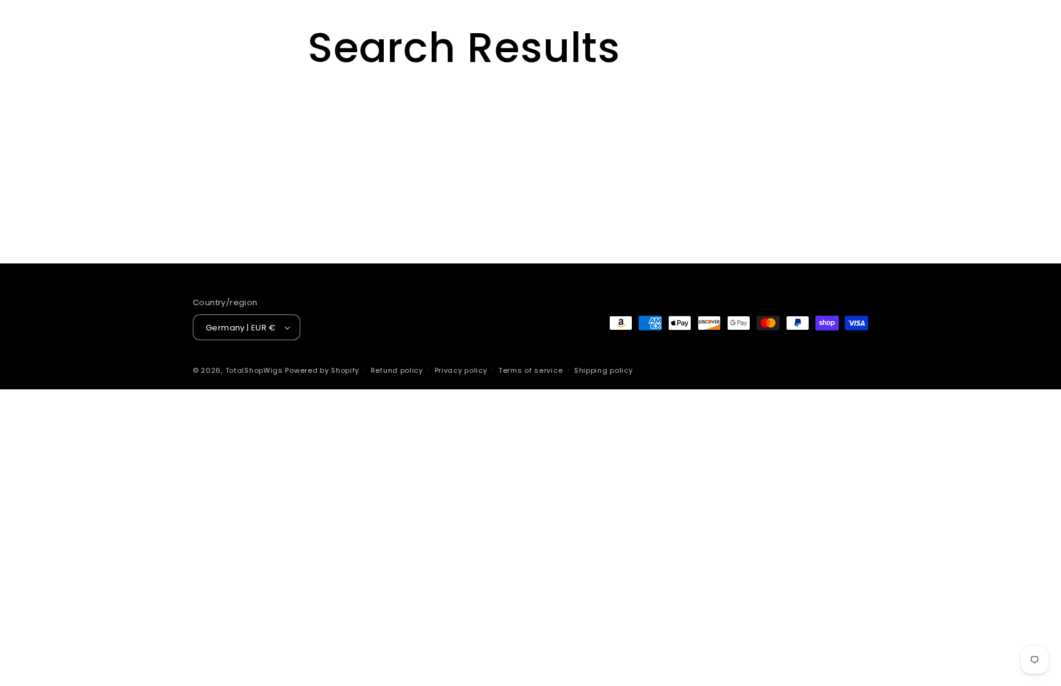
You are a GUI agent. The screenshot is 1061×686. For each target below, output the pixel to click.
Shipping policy (603, 370)
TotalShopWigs (254, 370)
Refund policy (397, 370)
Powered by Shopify (322, 370)
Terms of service (530, 370)
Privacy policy (461, 370)
